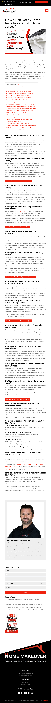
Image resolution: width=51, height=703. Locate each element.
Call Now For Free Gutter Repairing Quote (17, 399)
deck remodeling (38, 464)
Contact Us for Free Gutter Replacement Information (20, 277)
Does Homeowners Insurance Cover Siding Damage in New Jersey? (23, 604)
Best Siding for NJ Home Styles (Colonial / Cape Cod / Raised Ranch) (23, 607)
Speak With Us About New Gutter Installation (18, 181)
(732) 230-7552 (25, 682)
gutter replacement (22, 211)
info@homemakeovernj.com (25, 684)
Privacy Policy (45, 700)
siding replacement (22, 464)
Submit (25, 592)
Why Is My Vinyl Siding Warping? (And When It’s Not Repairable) (23, 599)
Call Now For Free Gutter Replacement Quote (18, 321)
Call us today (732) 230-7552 (26, 2)
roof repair (31, 464)
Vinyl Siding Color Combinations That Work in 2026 (19, 602)
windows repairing (10, 466)
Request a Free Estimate (42, 1)
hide (18, 84)
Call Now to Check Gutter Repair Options (17, 227)
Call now (7, 469)
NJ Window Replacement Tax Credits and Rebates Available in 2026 (24, 610)
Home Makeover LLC (10, 457)
